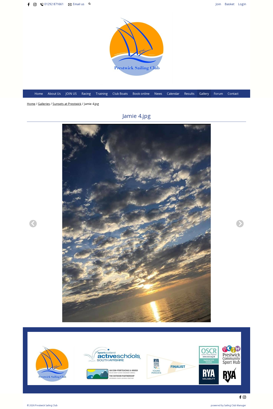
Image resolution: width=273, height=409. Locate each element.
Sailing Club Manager (235, 405)
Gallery (204, 94)
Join (218, 4)
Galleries (44, 104)
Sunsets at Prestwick (67, 104)
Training (102, 94)
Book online (141, 94)
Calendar (173, 94)
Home (39, 94)
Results (189, 94)
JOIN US (71, 94)
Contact (233, 94)
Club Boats (120, 94)
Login (242, 4)
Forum (218, 94)
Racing (86, 94)
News (158, 94)
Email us (78, 4)
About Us (54, 94)
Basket (229, 4)
